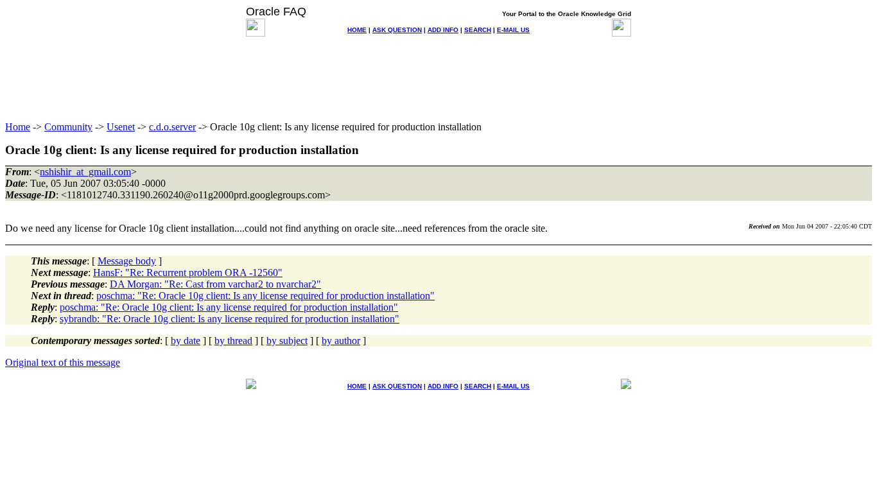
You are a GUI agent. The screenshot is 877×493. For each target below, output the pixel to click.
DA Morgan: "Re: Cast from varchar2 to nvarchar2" (215, 284)
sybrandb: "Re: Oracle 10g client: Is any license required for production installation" (229, 318)
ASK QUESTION (397, 29)
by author (341, 340)
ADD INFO (443, 29)
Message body (127, 260)
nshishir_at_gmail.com (85, 171)
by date (185, 340)
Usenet (121, 126)
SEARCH (477, 29)
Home (17, 126)
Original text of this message (62, 362)
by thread (233, 340)
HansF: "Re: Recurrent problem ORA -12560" (187, 272)
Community (68, 126)
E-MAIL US (513, 29)
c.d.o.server (172, 126)
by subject (287, 340)
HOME (357, 29)
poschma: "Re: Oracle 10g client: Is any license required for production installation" (265, 295)
